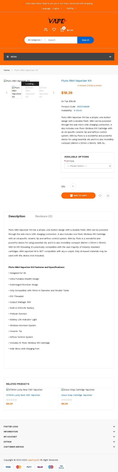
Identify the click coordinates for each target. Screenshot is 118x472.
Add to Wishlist (100, 195)
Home (7, 70)
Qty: (63, 186)
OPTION (70, 161)
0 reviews (81, 85)
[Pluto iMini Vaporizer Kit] (16, 92)
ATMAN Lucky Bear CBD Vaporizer (23, 395)
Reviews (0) (43, 216)
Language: (46, 8)
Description (16, 216)
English (56, 8)
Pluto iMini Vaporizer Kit (26, 70)
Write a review (95, 85)
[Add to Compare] (23, 402)
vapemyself (33, 460)
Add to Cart (80, 195)
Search (85, 40)
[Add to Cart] (9, 402)
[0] (54, 30)
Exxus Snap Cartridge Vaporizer (76, 395)
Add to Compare (108, 195)
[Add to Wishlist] (16, 402)
